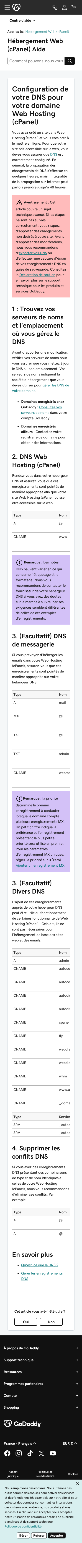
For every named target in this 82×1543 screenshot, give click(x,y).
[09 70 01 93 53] (55, 7)
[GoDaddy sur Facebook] (7, 1455)
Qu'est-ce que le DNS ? (39, 1265)
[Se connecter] (64, 7)
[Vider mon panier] (74, 7)
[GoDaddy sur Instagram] (18, 1455)
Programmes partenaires (23, 1383)
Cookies (73, 1474)
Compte (10, 1395)
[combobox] (36, 61)
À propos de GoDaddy (21, 1348)
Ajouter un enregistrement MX (40, 865)
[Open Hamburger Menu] (5, 7)
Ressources (13, 1372)
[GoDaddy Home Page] (22, 1424)
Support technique (18, 1360)
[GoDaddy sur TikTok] (30, 1455)
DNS (53, 154)
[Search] (70, 61)
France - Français (18, 1443)
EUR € (68, 1443)
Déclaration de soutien (37, 274)
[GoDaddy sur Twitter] (41, 1455)
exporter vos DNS (33, 253)
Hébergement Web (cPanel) (47, 31)
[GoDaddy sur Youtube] (52, 1455)
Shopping (11, 1407)
